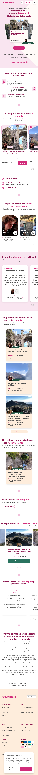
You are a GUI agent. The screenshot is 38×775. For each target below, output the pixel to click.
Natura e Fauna (8, 506)
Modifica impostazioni (12, 768)
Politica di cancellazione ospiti (28, 709)
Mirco (21, 297)
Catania (14, 683)
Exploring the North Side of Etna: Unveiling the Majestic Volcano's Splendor (18, 418)
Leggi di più (14, 285)
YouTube (4, 747)
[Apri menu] (34, 2)
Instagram (4, 745)
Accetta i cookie (26, 769)
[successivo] (34, 169)
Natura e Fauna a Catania (19, 62)
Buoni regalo (5, 718)
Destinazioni (5, 715)
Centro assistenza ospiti (27, 707)
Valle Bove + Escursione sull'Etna (17, 384)
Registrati (28, 2)
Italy (9, 683)
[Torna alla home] (8, 2)
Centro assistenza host (7, 727)
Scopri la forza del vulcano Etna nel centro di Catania (18, 33)
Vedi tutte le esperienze (18, 431)
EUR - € (30, 697)
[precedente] (31, 169)
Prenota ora (19, 48)
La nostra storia (5, 707)
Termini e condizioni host (8, 732)
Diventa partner (5, 720)
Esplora (22, 163)
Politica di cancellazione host (9, 730)
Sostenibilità (5, 712)
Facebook (4, 742)
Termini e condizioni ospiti (27, 712)
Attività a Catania (23, 683)
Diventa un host (5, 735)
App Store (23, 727)
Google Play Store (25, 730)
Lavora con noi (5, 709)
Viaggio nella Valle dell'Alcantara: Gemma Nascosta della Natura (16, 474)
